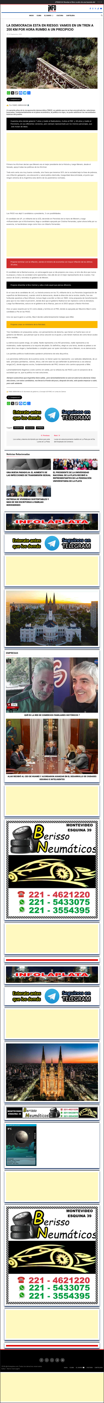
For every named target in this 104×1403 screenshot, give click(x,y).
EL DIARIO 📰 (49, 15)
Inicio (31, 15)
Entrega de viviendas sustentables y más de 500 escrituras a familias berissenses (27, 502)
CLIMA (39, 15)
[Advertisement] (52, 570)
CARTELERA (70, 15)
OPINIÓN (40, 428)
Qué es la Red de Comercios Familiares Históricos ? (52, 715)
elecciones (30, 428)
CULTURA (60, 15)
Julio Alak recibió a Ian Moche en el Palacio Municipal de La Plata (74, 2)
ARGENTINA (18, 428)
